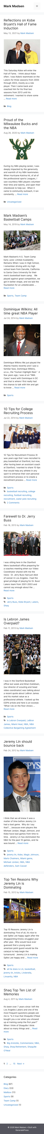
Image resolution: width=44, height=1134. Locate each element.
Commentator (26, 1043)
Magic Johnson (31, 854)
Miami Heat (17, 724)
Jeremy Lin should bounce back (18, 744)
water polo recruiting (26, 499)
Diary (6, 1088)
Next (20, 1063)
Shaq (6, 605)
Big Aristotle (13, 1043)
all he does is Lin (15, 969)
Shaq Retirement (18, 1047)
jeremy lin (11, 854)
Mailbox (7, 1092)
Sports (10, 295)
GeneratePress (22, 1130)
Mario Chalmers (11, 858)
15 (14, 1063)
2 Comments (13, 502)
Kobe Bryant (24, 602)
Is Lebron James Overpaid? (16, 621)
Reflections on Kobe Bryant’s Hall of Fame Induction (20, 24)
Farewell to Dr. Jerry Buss (19, 518)
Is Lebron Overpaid (16, 720)
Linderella (26, 973)
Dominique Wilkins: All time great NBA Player (21, 311)
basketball (30, 969)
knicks (17, 973)
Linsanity (8, 976)
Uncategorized (14, 202)
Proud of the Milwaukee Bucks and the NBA (21, 124)
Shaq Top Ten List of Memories (20, 992)
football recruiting (22, 495)
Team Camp (21, 295)
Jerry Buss (12, 602)
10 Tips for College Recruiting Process (18, 411)
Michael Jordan (11, 862)
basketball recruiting (17, 491)
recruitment (9, 499)
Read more (11, 98)
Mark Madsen (14, 6)
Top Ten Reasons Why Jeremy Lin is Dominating (21, 883)
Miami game (26, 858)
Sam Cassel (21, 866)
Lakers (35, 602)
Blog (9, 106)
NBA (26, 724)
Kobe (20, 854)
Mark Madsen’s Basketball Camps (17, 217)
